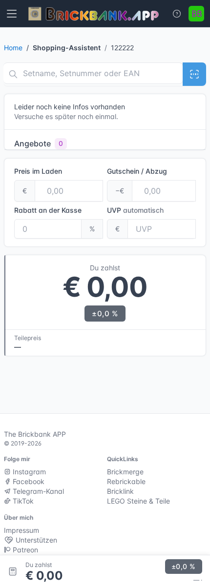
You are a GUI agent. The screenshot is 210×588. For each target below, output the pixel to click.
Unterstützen (35, 540)
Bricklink (120, 491)
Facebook (27, 481)
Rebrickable (126, 481)
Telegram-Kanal (37, 491)
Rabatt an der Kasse (48, 210)
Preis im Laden (38, 171)
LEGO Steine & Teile (138, 501)
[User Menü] (196, 13)
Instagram (28, 471)
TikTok (22, 501)
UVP (135, 210)
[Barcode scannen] (194, 74)
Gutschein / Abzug (137, 171)
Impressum (21, 530)
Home (13, 47)
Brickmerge (125, 471)
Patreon (24, 550)
